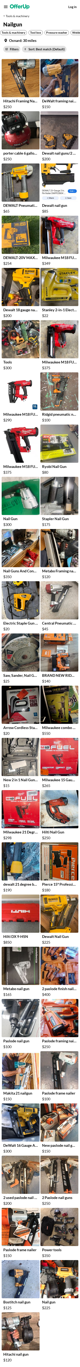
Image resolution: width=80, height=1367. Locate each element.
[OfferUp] (20, 6)
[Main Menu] (5, 6)
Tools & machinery (17, 16)
